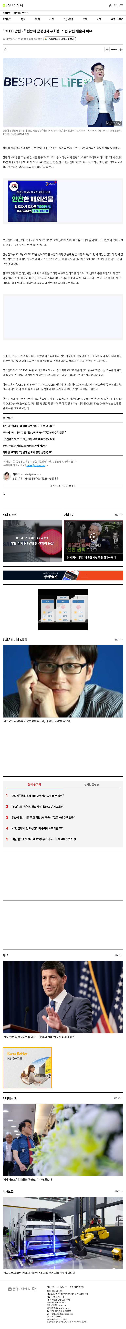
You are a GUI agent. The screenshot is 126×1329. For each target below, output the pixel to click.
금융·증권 (68, 19)
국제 (85, 19)
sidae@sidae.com (36, 465)
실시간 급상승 (91, 784)
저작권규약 (62, 1287)
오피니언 (7, 19)
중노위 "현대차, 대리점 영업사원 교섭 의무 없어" (29, 426)
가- (107, 50)
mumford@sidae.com (31, 474)
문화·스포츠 (117, 19)
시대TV (68, 514)
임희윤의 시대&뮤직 (15, 639)
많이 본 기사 (34, 784)
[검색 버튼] (116, 5)
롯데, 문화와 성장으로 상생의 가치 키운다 (25, 446)
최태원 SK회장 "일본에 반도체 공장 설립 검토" (27, 452)
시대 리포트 (10, 514)
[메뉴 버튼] (121, 5)
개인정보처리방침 (77, 1287)
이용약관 (50, 1287)
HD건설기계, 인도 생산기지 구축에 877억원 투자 (29, 439)
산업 (51, 19)
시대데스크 (9, 1098)
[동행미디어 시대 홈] (13, 5)
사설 (5, 955)
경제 (37, 19)
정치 (23, 19)
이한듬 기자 (11, 38)
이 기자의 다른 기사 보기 (61, 485)
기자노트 (8, 1191)
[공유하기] (110, 5)
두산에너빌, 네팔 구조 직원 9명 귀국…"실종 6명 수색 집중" (34, 432)
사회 (99, 19)
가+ (121, 50)
